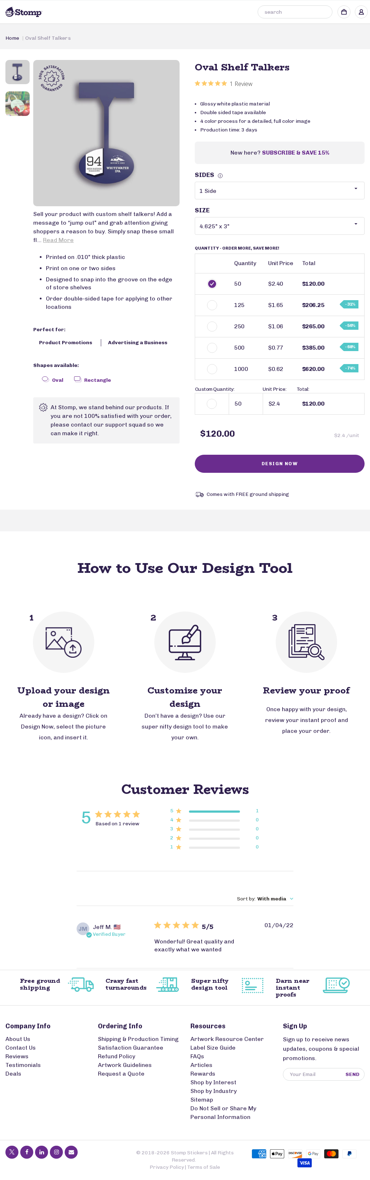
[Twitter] (11, 1152)
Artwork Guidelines (125, 1065)
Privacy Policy (167, 1167)
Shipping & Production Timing (138, 1039)
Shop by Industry (213, 1091)
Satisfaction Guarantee (130, 1047)
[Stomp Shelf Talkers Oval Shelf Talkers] (106, 133)
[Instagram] (56, 1152)
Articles (201, 1065)
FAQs (197, 1056)
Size (202, 210)
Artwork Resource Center (227, 1039)
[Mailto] (71, 1152)
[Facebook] (26, 1152)
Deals (13, 1073)
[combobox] (295, 11)
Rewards (202, 1073)
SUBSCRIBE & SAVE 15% (295, 152)
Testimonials (23, 1065)
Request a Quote (121, 1073)
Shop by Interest (213, 1082)
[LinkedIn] (41, 1152)
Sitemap (201, 1099)
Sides (208, 174)
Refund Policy (116, 1056)
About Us (17, 1039)
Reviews (17, 1056)
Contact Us (20, 1047)
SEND (352, 1074)
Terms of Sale (203, 1167)
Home (12, 38)
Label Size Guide (213, 1047)
